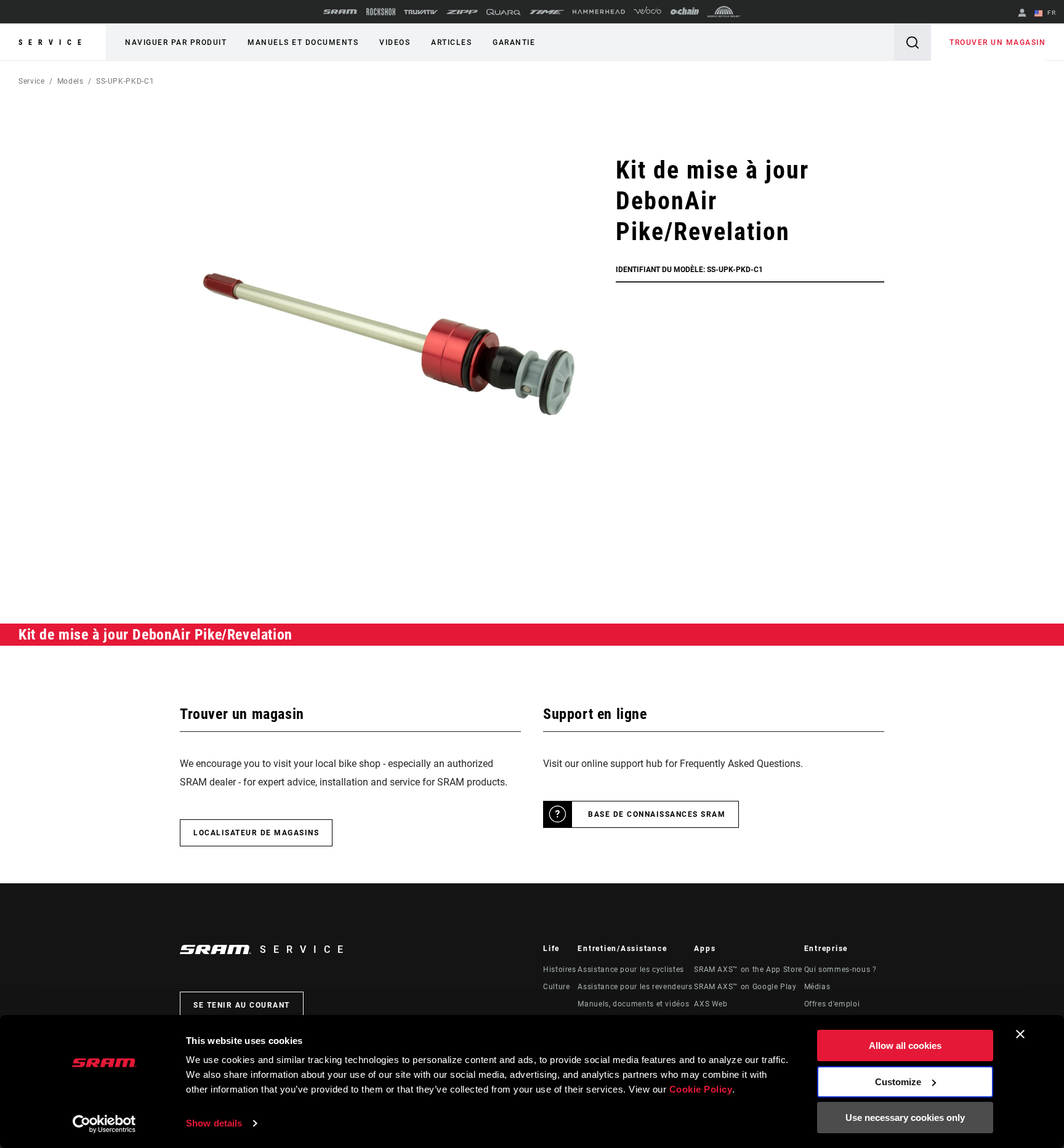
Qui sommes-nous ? (840, 969)
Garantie (514, 42)
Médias (817, 986)
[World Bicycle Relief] (724, 11)
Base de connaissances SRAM (656, 814)
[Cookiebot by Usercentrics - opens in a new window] (104, 1124)
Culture (556, 986)
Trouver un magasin (997, 42)
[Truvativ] (421, 12)
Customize (898, 1082)
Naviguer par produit (176, 42)
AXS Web (710, 1004)
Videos (394, 42)
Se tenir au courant (241, 1005)
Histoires (559, 969)
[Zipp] (462, 12)
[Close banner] (1020, 1034)
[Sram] (340, 11)
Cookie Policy (701, 1089)
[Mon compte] (1022, 13)
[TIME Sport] (547, 12)
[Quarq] (503, 12)
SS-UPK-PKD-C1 (125, 81)
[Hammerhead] (599, 11)
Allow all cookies (905, 1045)
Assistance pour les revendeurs (635, 986)
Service (52, 42)
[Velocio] (647, 11)
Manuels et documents (303, 42)
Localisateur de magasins (256, 833)
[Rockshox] (380, 11)
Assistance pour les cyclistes (631, 969)
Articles (451, 42)
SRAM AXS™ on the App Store (748, 969)
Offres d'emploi (832, 1004)
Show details (214, 1123)
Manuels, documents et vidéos (633, 1004)
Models (70, 81)
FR (1050, 12)
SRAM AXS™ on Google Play (745, 986)
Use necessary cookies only (905, 1117)
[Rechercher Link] (912, 42)
